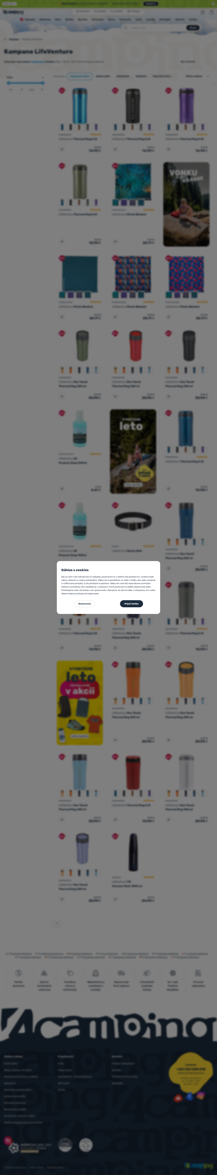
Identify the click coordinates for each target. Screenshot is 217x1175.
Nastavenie (84, 603)
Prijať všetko (131, 603)
